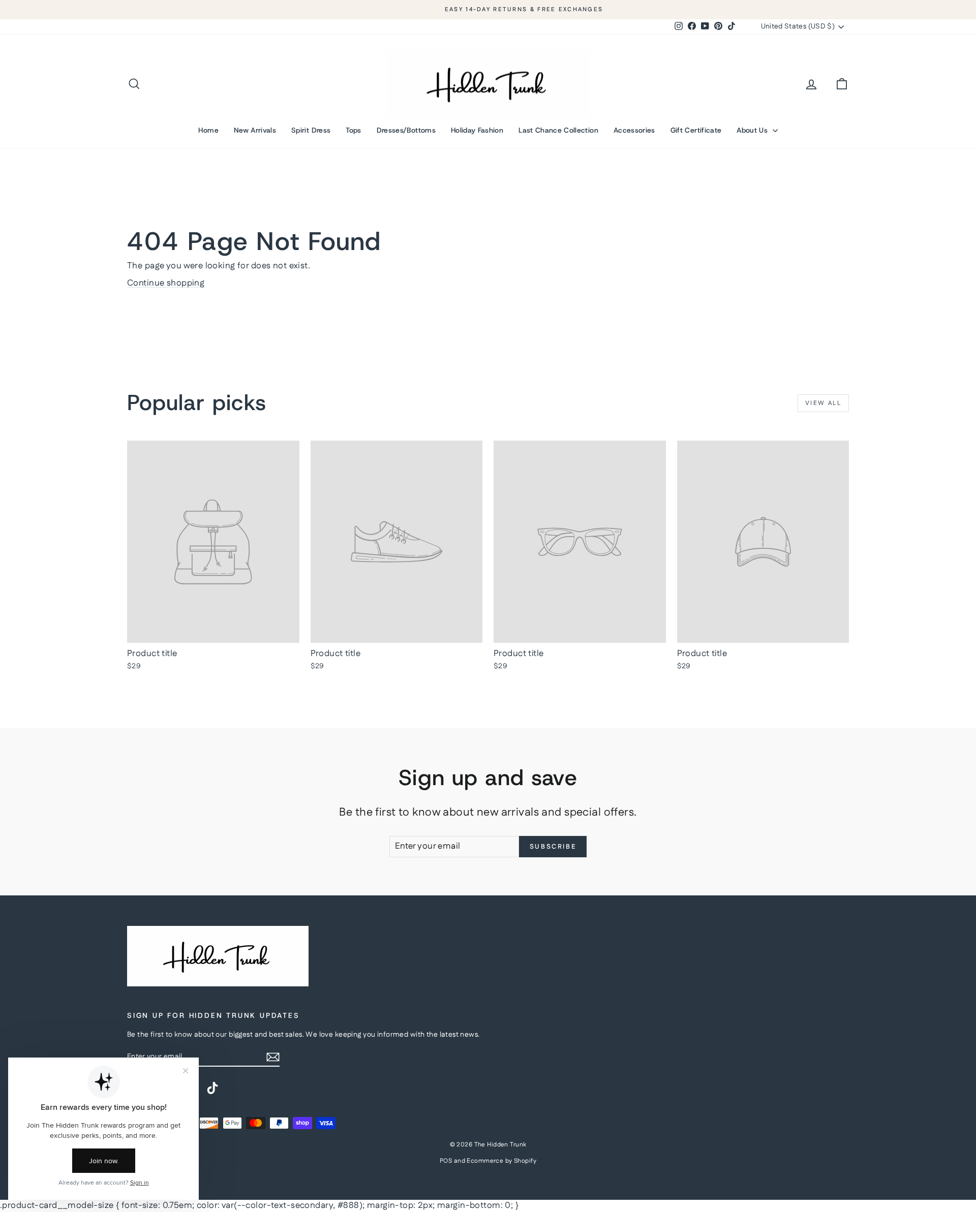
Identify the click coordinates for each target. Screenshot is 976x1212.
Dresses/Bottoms (406, 130)
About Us (753, 130)
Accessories (634, 130)
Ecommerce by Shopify (501, 1161)
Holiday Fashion (477, 130)
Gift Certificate (696, 130)
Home (208, 130)
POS (446, 1161)
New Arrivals (255, 130)
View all (823, 403)
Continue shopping (165, 283)
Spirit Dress (310, 130)
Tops (353, 130)
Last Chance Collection (558, 130)
